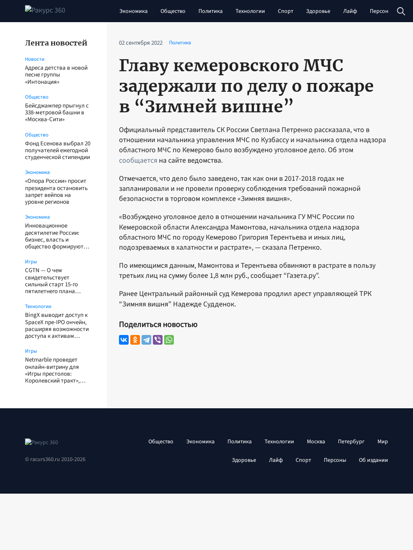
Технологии (250, 11)
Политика (210, 11)
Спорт (285, 11)
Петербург (351, 442)
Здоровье (318, 11)
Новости (34, 59)
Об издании (373, 460)
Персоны (381, 11)
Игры (31, 261)
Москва (316, 442)
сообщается (138, 160)
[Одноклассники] (135, 340)
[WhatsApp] (169, 340)
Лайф (350, 11)
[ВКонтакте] (124, 340)
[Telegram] (146, 340)
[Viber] (158, 340)
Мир (383, 442)
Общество (173, 11)
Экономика (133, 11)
